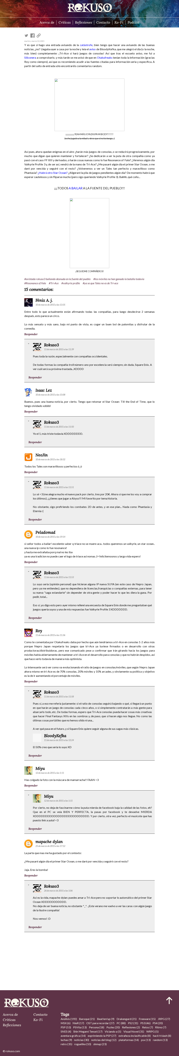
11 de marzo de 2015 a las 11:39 (59, 349)
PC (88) (121, 1023)
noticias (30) (81, 1039)
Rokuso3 (51, 344)
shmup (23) (100, 1044)
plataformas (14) (129, 1039)
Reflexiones (83, 22)
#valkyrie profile (70, 283)
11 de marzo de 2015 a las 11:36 (50, 635)
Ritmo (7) (160, 1027)
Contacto (103, 22)
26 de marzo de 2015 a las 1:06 (58, 890)
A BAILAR (76, 188)
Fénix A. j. (44, 300)
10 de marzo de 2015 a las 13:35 (50, 304)
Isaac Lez (43, 390)
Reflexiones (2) (131, 1027)
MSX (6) (65, 1023)
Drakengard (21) (127, 1018)
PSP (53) (66, 1027)
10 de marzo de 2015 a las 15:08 (50, 394)
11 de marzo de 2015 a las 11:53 (59, 577)
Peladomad (45, 532)
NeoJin (41, 454)
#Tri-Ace (54, 283)
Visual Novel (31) (133, 1031)
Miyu (40, 768)
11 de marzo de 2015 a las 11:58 (59, 696)
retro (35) (66, 1044)
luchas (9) (66, 1039)
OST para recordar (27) (100, 1023)
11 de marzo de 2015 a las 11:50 (59, 426)
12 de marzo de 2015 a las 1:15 (58, 800)
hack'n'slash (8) (162, 1035)
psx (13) (146, 1039)
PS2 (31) (133, 1023)
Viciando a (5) (113, 1031)
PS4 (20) (158, 1023)
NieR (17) (78, 1023)
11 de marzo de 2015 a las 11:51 (59, 487)
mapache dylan (49, 841)
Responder (31, 334)
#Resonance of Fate (35, 283)
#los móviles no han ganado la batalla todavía (118, 279)
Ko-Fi (118, 22)
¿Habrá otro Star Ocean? (53, 172)
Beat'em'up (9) (105, 1018)
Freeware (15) (147, 1018)
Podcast (133, 22)
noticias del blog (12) (103, 1039)
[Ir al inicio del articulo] (169, 1000)
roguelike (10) (82, 1044)
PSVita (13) (80, 1027)
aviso (92, 49)
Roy (38, 630)
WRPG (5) (152, 1031)
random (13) (160, 1039)
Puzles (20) (113, 1027)
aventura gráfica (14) (73, 1035)
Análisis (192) (69, 1018)
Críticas (65, 22)
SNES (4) (66, 1031)
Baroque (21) (87, 1018)
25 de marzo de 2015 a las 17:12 (50, 846)
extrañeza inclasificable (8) (135, 1035)
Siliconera (30, 57)
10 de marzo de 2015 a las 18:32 (50, 459)
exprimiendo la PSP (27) (102, 1035)
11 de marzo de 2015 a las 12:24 (59, 740)
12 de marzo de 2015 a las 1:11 (49, 772)
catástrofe (86, 45)
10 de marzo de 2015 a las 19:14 (50, 536)
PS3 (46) (145, 1023)
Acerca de (47, 22)
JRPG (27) (164, 1018)
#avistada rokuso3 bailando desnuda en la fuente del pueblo (57, 279)
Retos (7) (147, 1027)
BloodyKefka (55, 735)
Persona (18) (96, 1027)
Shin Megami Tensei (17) (87, 1031)
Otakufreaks (104, 57)
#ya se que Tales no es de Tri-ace (100, 283)
